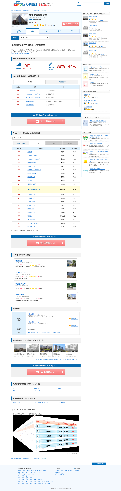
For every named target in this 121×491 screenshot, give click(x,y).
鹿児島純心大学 (93, 16)
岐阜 (23, 478)
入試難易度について (25, 53)
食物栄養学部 (31, 332)
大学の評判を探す (94, 74)
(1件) (96, 109)
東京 (19, 474)
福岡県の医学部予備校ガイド (97, 169)
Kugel (16, 26)
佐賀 (23, 483)
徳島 (39, 481)
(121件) (102, 54)
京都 (27, 479)
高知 (51, 481)
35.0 (90, 27)
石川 (31, 472)
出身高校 (37, 390)
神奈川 (24, 474)
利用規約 (57, 472)
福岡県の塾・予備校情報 (96, 143)
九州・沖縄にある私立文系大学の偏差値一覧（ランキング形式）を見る (56, 359)
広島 (31, 481)
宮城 (32, 470)
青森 (24, 470)
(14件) (101, 46)
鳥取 (19, 481)
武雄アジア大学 (93, 25)
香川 (43, 481)
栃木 (27, 476)
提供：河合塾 (15, 53)
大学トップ (19, 31)
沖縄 (48, 483)
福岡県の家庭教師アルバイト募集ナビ (99, 160)
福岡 (19, 483)
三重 (31, 478)
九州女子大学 (92, 50)
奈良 (35, 479)
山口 (35, 481)
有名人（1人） (73, 31)
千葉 (32, 474)
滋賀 (31, 479)
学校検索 (106, 4)
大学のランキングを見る (96, 67)
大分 (35, 483)
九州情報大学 (92, 43)
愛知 (19, 478)
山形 (40, 470)
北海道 (19, 470)
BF (89, 35)
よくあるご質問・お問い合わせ (63, 470)
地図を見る (74, 319)
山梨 (39, 472)
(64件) (101, 20)
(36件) (96, 97)
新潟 (19, 472)
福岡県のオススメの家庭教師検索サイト (99, 152)
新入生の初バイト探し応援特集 (98, 121)
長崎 (27, 483)
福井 (35, 472)
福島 (44, 470)
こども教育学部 (56, 332)
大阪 (19, 479)
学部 (46, 31)
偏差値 (32, 31)
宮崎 (39, 483)
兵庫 (23, 479)
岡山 (27, 481)
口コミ (59, 388)
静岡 (27, 478)
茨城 (19, 476)
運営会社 (76, 470)
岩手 (28, 470)
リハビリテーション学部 (43, 332)
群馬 (23, 476)
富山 (27, 472)
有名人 (14, 390)
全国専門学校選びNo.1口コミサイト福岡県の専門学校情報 (99, 136)
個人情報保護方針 (59, 474)
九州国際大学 (92, 33)
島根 (23, 481)
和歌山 (40, 479)
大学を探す (92, 82)
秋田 (36, 470)
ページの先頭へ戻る (99, 463)
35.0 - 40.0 (91, 18)
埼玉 (28, 474)
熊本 (31, 483)
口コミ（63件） (59, 31)
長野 (23, 472)
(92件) (101, 37)
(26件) (96, 103)
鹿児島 (44, 483)
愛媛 (47, 481)
